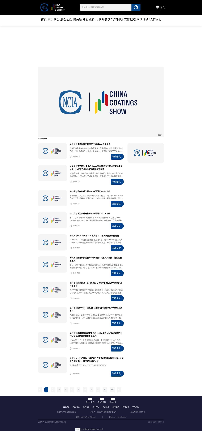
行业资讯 (92, 19)
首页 (44, 19)
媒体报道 (130, 19)
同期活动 (142, 19)
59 (105, 390)
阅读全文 (116, 156)
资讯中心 (96, 407)
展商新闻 (79, 19)
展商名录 (104, 19)
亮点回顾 (106, 407)
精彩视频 (116, 407)
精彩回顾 (117, 19)
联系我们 (155, 19)
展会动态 (66, 19)
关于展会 (53, 19)
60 (112, 390)
